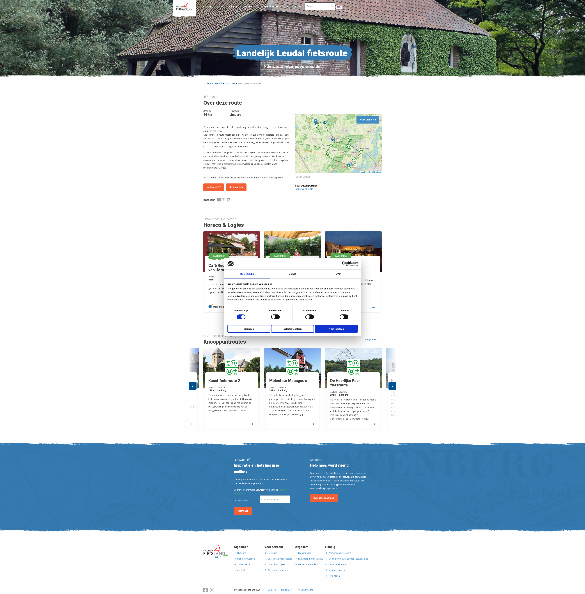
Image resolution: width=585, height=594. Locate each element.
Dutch (339, 8)
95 (356, 165)
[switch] (275, 318)
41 (331, 146)
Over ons (241, 552)
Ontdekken (270, 6)
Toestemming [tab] (247, 274)
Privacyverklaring (305, 590)
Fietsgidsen (334, 575)
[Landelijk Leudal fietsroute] (315, 121)
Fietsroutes (211, 6)
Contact (241, 570)
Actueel (292, 6)
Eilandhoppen (304, 552)
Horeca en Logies (276, 564)
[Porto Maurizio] (333, 138)
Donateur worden (246, 558)
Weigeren (249, 329)
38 (349, 166)
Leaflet (363, 172)
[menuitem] (184, 7)
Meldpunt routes (337, 570)
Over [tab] (338, 274)
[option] (292, 391)
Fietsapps (272, 552)
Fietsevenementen (338, 564)
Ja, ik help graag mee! (323, 497)
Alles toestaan (336, 329)
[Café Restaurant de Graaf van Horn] (350, 163)
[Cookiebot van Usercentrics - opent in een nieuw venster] (344, 263)
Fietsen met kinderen (278, 570)
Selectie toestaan (293, 329)
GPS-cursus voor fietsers (280, 558)
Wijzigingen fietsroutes (340, 552)
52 (361, 150)
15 (317, 125)
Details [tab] (292, 274)
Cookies (272, 590)
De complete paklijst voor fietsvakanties (348, 558)
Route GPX (237, 187)
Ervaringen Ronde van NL (310, 558)
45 (354, 159)
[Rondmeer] (325, 122)
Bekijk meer (371, 339)
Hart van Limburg (303, 188)
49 (350, 139)
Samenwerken (244, 564)
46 (349, 146)
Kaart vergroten (368, 119)
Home (184, 7)
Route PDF (215, 187)
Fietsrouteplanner (242, 6)
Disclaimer (286, 590)
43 (328, 154)
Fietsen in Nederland (308, 564)
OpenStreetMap (375, 172)
